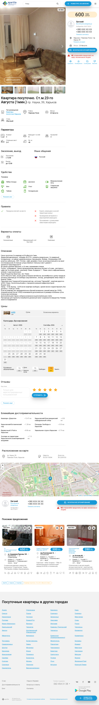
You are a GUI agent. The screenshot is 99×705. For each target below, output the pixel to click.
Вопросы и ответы (33, 685)
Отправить (38, 395)
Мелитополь (54, 641)
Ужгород (29, 617)
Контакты (30, 688)
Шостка (4, 648)
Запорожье (54, 617)
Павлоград (54, 644)
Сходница (5, 665)
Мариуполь (6, 636)
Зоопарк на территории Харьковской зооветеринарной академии (12, 438)
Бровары (78, 641)
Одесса (4, 613)
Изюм (28, 651)
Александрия (6, 654)
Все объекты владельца (84, 24)
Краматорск (79, 636)
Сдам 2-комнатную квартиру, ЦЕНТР (42, 549)
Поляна (53, 658)
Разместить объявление (80, 3)
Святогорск (54, 654)
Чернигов (29, 627)
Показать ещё (7, 403)
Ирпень (29, 661)
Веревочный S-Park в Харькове (9, 431)
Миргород (78, 648)
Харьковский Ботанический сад (11, 425)
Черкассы (54, 630)
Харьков (11, 583)
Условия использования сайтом (36, 699)
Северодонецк (7, 644)
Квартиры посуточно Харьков (13, 113)
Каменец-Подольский (58, 627)
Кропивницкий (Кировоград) (31, 631)
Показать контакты (82, 34)
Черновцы (78, 627)
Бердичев (5, 651)
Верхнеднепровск (32, 668)
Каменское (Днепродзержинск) (57, 636)
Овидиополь (6, 668)
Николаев (54, 620)
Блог (3, 688)
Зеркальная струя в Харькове (46, 430)
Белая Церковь (31, 641)
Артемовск (30, 636)
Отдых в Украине (32, 681)
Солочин (5, 661)
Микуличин (79, 617)
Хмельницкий (7, 627)
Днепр (4, 610)
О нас (4, 681)
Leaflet (80, 495)
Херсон (4, 630)
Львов (28, 613)
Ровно (77, 624)
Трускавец (6, 641)
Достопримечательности (11, 685)
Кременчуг (79, 630)
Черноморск (55, 648)
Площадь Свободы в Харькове (42, 425)
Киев (77, 610)
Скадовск (54, 613)
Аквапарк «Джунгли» (9, 418)
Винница (29, 624)
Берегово (54, 651)
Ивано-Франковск (8, 624)
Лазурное (29, 665)
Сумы (77, 620)
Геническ (78, 613)
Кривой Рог (30, 620)
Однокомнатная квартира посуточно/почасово (74, 551)
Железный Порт (80, 661)
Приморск (30, 654)
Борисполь (30, 658)
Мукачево (29, 648)
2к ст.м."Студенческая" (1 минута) (10, 550)
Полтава (5, 620)
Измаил (77, 644)
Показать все (7, 197)
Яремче (77, 658)
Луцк (52, 661)
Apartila (5, 583)
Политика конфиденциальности (58, 699)
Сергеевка (78, 651)
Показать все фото (13, 80)
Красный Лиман (80, 665)
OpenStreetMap (88, 495)
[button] (50, 479)
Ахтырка (53, 665)
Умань (28, 644)
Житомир (53, 624)
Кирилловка (6, 617)
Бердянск (54, 610)
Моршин (78, 654)
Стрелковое (30, 610)
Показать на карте (79, 42)
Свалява (5, 658)
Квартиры (19, 583)
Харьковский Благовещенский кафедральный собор (46, 419)
